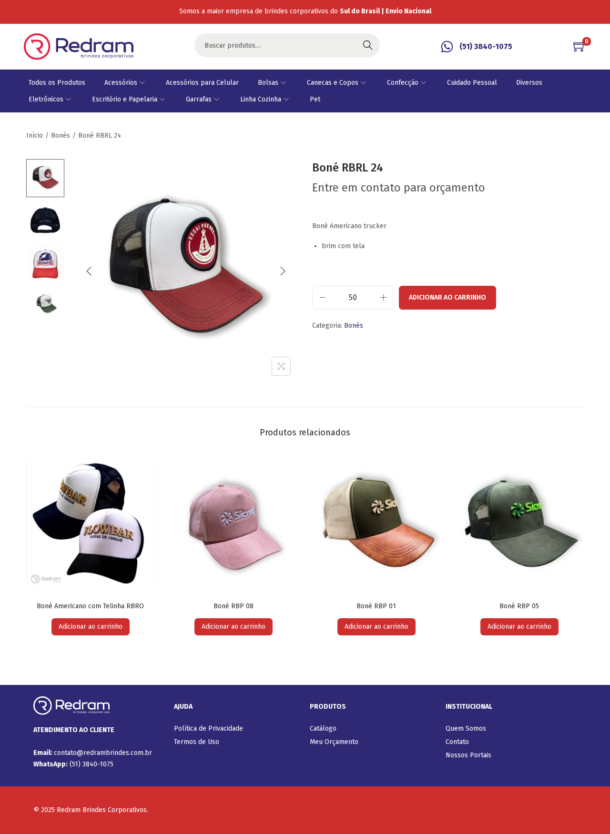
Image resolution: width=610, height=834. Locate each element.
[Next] (282, 271)
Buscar (367, 45)
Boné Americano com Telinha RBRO (90, 606)
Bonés (60, 135)
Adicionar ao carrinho (447, 297)
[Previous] (89, 271)
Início (34, 135)
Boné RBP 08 (234, 606)
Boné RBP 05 (519, 606)
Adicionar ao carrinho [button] (90, 627)
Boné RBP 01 (376, 606)
